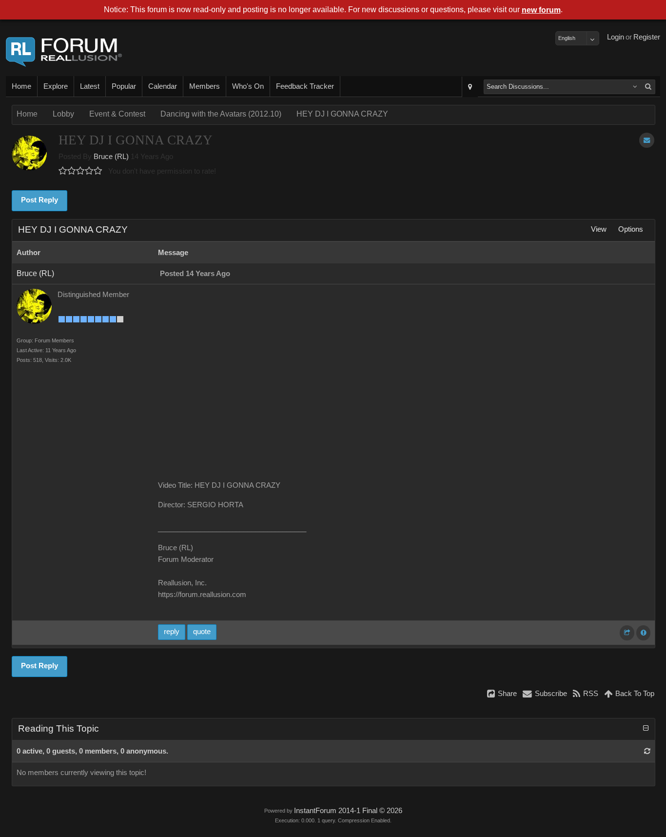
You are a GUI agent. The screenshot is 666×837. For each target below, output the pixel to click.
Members (204, 86)
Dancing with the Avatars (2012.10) (220, 114)
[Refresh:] (647, 751)
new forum (541, 10)
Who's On (248, 86)
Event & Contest (117, 114)
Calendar (162, 86)
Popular (124, 86)
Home (21, 86)
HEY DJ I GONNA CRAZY (342, 114)
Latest (89, 86)
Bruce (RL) (111, 156)
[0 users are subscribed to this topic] (646, 140)
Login (615, 37)
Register (646, 37)
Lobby (63, 114)
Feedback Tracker (305, 86)
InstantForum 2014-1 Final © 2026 (348, 811)
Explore (55, 86)
